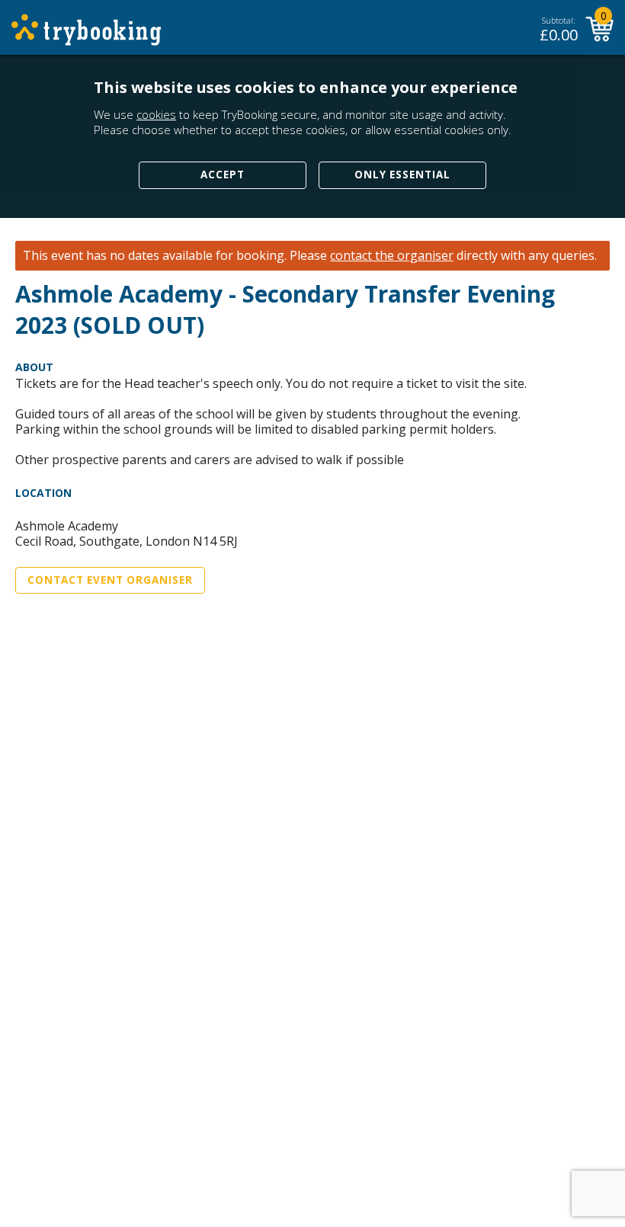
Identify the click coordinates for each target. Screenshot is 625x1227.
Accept (222, 174)
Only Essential (402, 174)
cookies (156, 114)
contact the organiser (392, 255)
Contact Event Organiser (110, 580)
